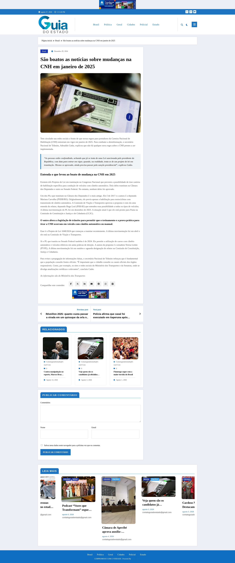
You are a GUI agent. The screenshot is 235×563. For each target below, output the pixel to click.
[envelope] (91, 283)
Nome (42, 427)
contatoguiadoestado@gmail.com (56, 539)
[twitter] (77, 283)
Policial (144, 24)
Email (94, 427)
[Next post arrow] (140, 314)
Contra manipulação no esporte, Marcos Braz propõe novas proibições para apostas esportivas (54, 373)
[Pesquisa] (182, 24)
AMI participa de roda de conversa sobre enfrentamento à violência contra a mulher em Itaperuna (178, 528)
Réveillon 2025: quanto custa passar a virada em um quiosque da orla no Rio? (67, 316)
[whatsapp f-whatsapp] (186, 11)
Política (108, 24)
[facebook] (71, 283)
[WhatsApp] (105, 283)
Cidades (131, 24)
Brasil (96, 24)
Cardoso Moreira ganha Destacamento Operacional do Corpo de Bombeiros (138, 505)
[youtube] (194, 11)
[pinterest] (98, 283)
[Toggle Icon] (194, 24)
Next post (97, 310)
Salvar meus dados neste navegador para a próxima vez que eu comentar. (72, 445)
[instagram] (190, 11)
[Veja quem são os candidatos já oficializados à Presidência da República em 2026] (90, 348)
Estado (156, 24)
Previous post (82, 310)
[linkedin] (84, 283)
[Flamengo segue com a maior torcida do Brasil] (125, 348)
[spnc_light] (187, 24)
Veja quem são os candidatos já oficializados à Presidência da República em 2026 (89, 373)
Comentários (45, 403)
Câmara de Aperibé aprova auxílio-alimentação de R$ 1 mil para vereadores (57, 530)
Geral (119, 24)
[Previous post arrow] (41, 314)
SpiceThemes (136, 559)
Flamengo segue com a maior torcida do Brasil (123, 373)
